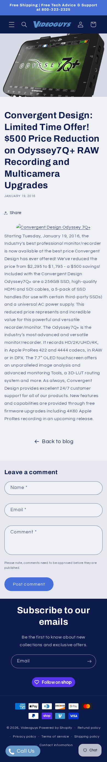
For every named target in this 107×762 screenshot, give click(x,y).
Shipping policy (86, 736)
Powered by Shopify (55, 727)
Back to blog (58, 441)
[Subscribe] (89, 661)
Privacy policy (24, 736)
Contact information (56, 745)
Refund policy (89, 727)
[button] (11, 24)
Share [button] (15, 213)
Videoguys (29, 727)
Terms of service (55, 736)
